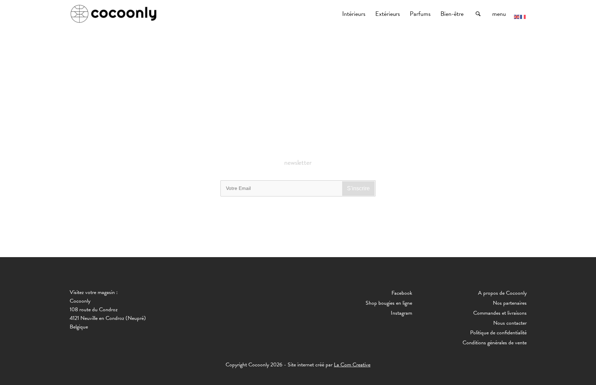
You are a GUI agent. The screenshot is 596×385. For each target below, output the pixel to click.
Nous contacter (510, 323)
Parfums (421, 13)
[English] (517, 16)
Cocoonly (114, 14)
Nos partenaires (510, 303)
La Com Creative (352, 365)
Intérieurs (354, 13)
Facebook (401, 293)
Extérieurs (388, 13)
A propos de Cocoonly (502, 293)
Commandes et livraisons (500, 313)
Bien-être (452, 13)
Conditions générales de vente (495, 342)
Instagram (401, 313)
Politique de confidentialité (498, 332)
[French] (523, 16)
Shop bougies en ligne (389, 303)
